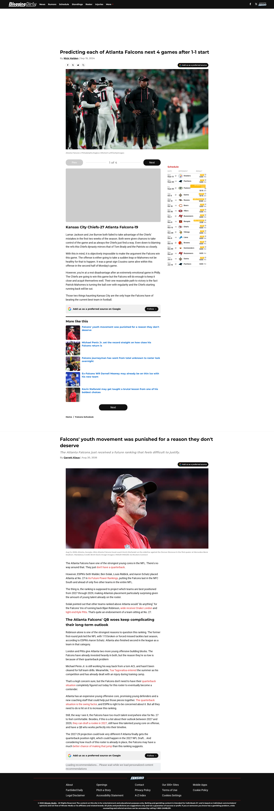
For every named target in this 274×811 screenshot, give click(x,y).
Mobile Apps (200, 784)
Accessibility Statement (109, 795)
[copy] (83, 65)
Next (152, 162)
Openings (101, 784)
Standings (77, 4)
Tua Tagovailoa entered (123, 670)
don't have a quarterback (111, 567)
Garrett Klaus (72, 457)
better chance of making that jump (92, 746)
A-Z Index (140, 795)
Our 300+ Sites (170, 784)
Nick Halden (71, 58)
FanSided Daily (74, 790)
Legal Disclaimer (75, 795)
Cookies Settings (171, 795)
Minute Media (50, 803)
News (42, 4)
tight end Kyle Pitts (76, 612)
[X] (256, 4)
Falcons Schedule (84, 417)
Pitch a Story (103, 790)
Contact (139, 784)
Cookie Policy (200, 790)
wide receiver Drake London (136, 608)
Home (69, 417)
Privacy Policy (143, 790)
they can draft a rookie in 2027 (90, 723)
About (69, 784)
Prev (74, 162)
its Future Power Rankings (103, 578)
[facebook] (250, 4)
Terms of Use (169, 790)
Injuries (99, 4)
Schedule (64, 4)
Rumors (52, 4)
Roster (89, 4)
